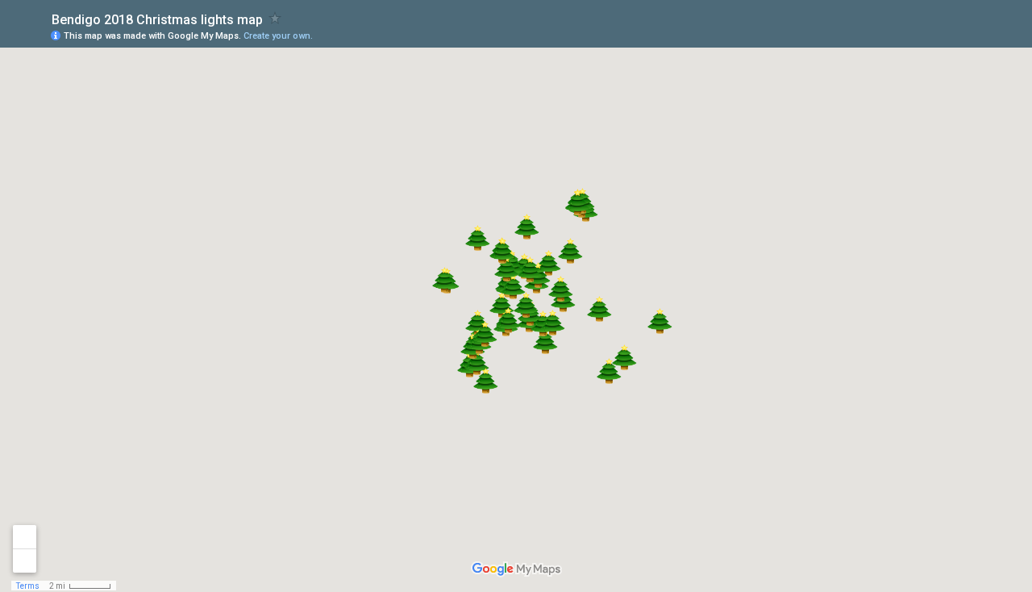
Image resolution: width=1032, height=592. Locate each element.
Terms (28, 586)
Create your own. (278, 36)
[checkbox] (275, 18)
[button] (501, 305)
